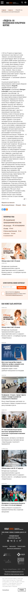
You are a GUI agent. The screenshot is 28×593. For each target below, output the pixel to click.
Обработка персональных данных (14, 574)
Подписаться (21, 288)
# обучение (7, 233)
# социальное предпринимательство (12, 221)
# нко (19, 231)
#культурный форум (8, 205)
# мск (11, 228)
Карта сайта (12, 546)
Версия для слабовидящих (14, 548)
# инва (6, 228)
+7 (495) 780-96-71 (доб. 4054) (14, 538)
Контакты (5, 546)
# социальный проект (8, 235)
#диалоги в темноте (8, 202)
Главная (4, 10)
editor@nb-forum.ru (14, 536)
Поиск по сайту (21, 546)
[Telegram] (2, 209)
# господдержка (18, 225)
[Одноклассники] (7, 209)
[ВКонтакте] (5, 209)
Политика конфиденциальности (14, 572)
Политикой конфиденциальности (14, 295)
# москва (13, 233)
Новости (10, 10)
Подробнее (5, 590)
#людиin (18, 205)
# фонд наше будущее (10, 231)
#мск (24, 205)
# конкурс (7, 226)
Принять (21, 590)
